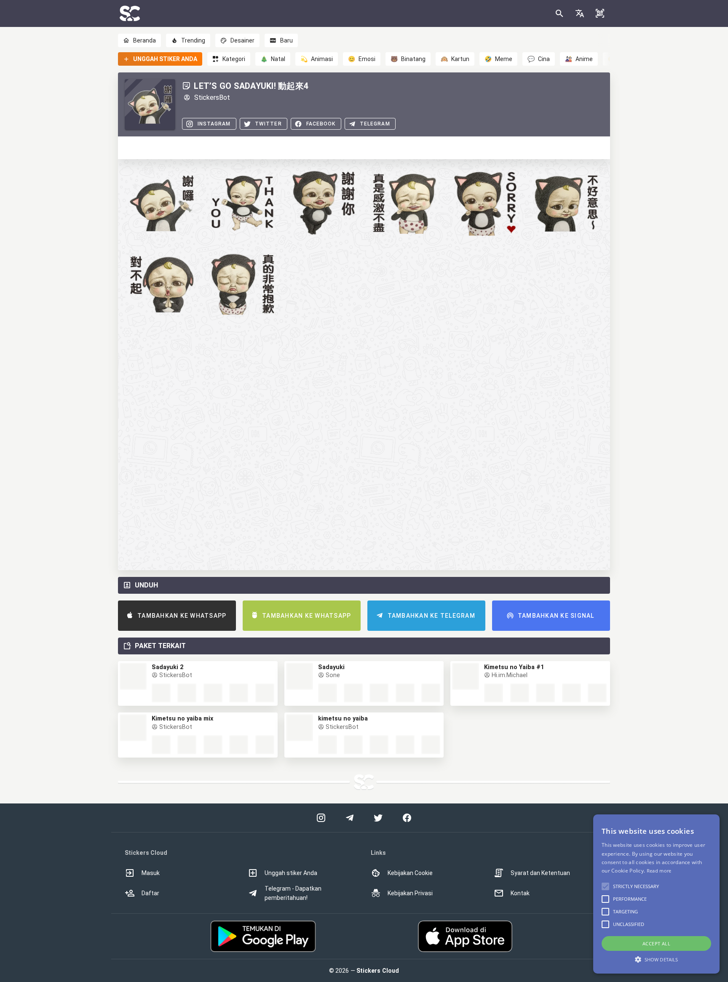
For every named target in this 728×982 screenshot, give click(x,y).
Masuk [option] (151, 873)
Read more (659, 870)
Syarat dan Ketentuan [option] (540, 873)
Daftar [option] (150, 893)
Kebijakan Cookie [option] (410, 873)
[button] (580, 13)
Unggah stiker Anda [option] (291, 873)
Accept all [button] (656, 943)
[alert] (656, 894)
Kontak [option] (520, 893)
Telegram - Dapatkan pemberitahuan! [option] (293, 893)
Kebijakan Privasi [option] (410, 893)
